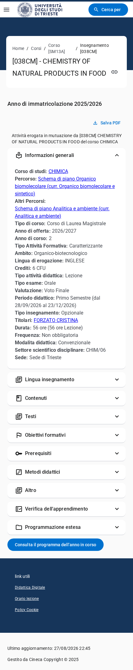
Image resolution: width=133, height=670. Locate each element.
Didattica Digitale (30, 587)
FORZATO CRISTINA (56, 320)
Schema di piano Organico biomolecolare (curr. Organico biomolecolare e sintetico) (65, 186)
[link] (39, 9)
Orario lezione (27, 598)
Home (18, 48)
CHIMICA (58, 171)
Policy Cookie (26, 610)
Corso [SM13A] (56, 48)
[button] (66, 155)
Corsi (36, 48)
